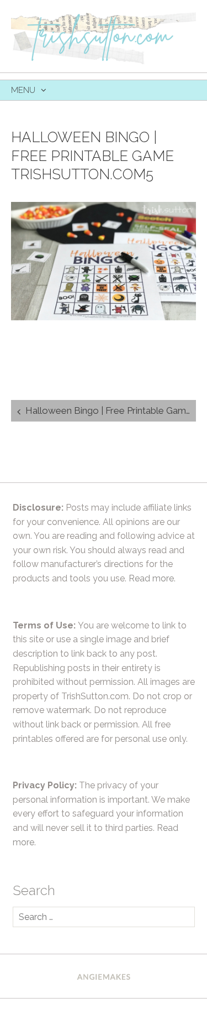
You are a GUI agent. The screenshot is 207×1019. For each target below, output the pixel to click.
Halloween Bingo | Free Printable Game (108, 410)
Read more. (152, 578)
